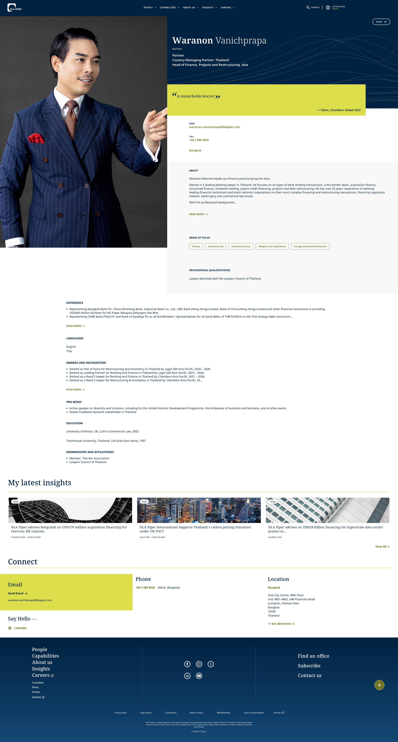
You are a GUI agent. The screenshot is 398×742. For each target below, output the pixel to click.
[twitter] (211, 664)
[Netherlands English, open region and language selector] (328, 7)
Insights (208, 7)
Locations (37, 682)
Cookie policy (170, 712)
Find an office (313, 656)
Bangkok (195, 150)
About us (189, 7)
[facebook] (187, 664)
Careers (226, 7)
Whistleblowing (223, 712)
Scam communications (254, 712)
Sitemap (277, 712)
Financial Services (240, 246)
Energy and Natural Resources (310, 246)
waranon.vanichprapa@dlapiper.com (214, 127)
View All (380, 546)
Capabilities (168, 7)
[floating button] (379, 685)
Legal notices (146, 712)
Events (36, 692)
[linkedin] (187, 676)
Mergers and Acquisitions (272, 246)
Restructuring (215, 246)
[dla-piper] (15, 7)
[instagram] (199, 664)
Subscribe (309, 665)
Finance (196, 246)
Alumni (36, 697)
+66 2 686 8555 (199, 140)
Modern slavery (196, 712)
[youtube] (199, 676)
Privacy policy (121, 712)
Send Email (15, 593)
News (35, 687)
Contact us (310, 675)
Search (315, 7)
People (148, 7)
